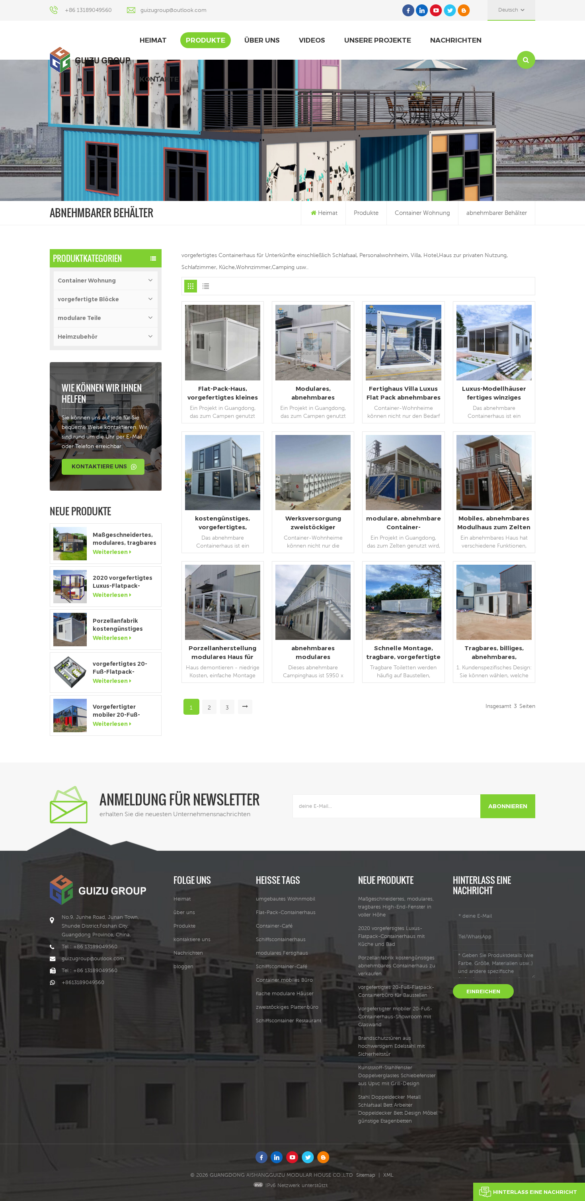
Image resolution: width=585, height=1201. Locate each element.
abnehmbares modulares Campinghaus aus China (313, 652)
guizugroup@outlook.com (173, 10)
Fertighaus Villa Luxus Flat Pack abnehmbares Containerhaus (404, 393)
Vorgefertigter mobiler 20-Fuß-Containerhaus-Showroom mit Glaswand (116, 711)
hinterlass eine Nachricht (535, 1192)
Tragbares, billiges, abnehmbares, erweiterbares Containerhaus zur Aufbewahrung (494, 652)
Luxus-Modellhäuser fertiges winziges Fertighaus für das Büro (494, 393)
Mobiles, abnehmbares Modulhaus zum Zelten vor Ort (493, 523)
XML (388, 1175)
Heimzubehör (78, 336)
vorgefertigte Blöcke (88, 299)
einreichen (483, 991)
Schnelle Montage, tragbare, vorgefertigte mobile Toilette (403, 652)
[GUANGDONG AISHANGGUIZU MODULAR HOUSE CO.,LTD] (90, 60)
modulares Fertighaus (282, 953)
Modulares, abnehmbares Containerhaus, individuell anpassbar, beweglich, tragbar (313, 393)
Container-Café (274, 926)
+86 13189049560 (88, 10)
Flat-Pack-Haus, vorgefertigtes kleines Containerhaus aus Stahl (222, 393)
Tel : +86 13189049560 (89, 946)
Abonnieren (507, 806)
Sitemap (365, 1175)
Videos (312, 40)
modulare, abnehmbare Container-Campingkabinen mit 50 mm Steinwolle (403, 523)
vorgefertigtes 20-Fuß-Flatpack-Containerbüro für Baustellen (120, 668)
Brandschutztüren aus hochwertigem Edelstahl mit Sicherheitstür (391, 1046)
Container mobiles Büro (284, 980)
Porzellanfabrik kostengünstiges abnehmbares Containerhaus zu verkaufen (118, 625)
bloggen (183, 966)
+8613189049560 (83, 982)
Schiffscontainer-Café (281, 966)
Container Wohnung (422, 212)
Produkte (205, 40)
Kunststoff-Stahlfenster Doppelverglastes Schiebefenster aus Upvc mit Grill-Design (397, 1075)
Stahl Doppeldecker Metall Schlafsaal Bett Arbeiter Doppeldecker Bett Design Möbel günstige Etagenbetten (397, 1109)
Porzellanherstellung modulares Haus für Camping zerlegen (222, 652)
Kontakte (159, 79)
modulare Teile (79, 318)
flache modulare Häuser (285, 993)
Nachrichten (456, 40)
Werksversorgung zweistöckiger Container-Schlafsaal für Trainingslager (313, 523)
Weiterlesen (110, 552)
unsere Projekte (377, 40)
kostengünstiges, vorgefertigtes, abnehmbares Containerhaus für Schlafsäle (222, 523)
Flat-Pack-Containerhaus (286, 912)
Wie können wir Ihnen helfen (102, 393)
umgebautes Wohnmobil (285, 899)
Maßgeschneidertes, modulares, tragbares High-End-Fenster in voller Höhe (124, 539)
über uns (262, 40)
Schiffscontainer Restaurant (288, 1021)
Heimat (153, 40)
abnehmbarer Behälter (496, 212)
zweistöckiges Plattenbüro (287, 1007)
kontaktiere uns (99, 466)
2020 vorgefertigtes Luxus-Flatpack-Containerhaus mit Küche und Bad (122, 582)
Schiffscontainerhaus (281, 939)
